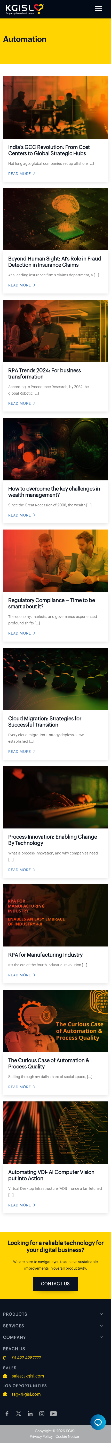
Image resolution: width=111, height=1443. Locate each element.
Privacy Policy (41, 1436)
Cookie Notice (67, 1436)
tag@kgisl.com (26, 1394)
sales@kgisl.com (27, 1376)
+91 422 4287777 (25, 1357)
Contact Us (55, 1283)
